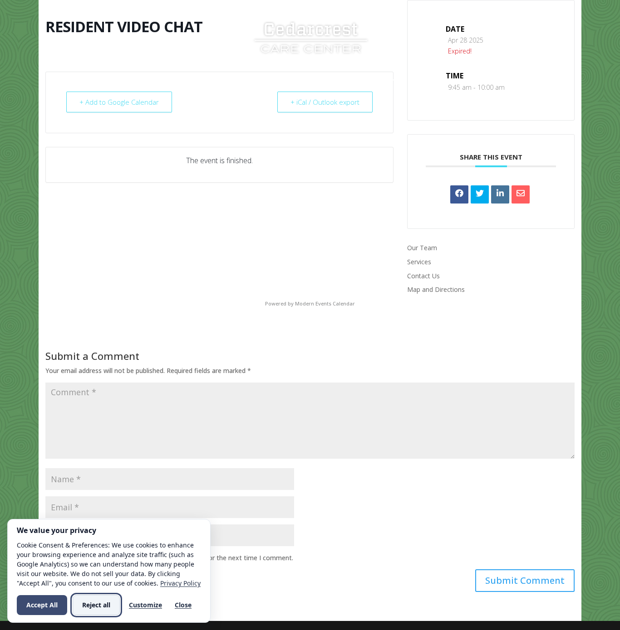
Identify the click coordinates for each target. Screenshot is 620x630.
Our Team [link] (422, 247)
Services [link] (262, 80)
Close (183, 605)
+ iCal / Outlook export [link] (324, 102)
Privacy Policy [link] (180, 583)
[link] (311, 36)
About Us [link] (208, 80)
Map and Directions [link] (436, 289)
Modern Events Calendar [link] (325, 303)
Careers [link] (372, 80)
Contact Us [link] (430, 80)
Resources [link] (318, 80)
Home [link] (169, 80)
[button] (525, 580)
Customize (145, 605)
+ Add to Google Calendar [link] (119, 102)
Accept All (42, 605)
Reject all (96, 605)
